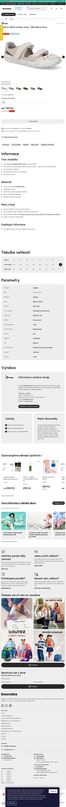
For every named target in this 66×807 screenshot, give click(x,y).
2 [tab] (25, 541)
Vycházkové (36, 338)
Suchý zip (36, 352)
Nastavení (12, 803)
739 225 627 (7, 749)
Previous (2, 57)
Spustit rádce (38, 565)
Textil (34, 324)
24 (13, 102)
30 (43, 102)
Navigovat (34, 686)
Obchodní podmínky (7, 728)
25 (18, 102)
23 (8, 102)
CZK (60, 3)
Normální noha (37, 311)
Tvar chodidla (16, 144)
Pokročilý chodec (38, 347)
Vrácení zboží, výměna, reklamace (11, 718)
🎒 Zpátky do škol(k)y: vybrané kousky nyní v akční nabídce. (22, 1)
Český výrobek (48, 347)
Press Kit (3, 739)
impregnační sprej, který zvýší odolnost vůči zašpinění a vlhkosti (40, 214)
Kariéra (3, 736)
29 (38, 102)
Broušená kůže (37, 329)
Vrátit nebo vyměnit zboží (42, 588)
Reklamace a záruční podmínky (10, 721)
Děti (38, 306)
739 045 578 (7, 756)
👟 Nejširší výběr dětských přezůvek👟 (47, 1)
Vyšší (40, 315)
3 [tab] (41, 541)
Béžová (35, 301)
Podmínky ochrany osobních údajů (11, 731)
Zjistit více (4, 569)
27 (28, 102)
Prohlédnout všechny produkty (29, 406)
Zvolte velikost (33, 121)
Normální (35, 315)
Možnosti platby (5, 723)
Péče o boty (34, 144)
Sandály (35, 288)
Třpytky (40, 301)
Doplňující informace (47, 144)
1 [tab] (7, 495)
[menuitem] (8, 14)
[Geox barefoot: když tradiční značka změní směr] (13, 521)
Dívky (34, 306)
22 (3, 102)
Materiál (25, 144)
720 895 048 (40, 756)
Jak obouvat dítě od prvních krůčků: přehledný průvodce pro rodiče (38, 534)
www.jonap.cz (28, 401)
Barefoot (35, 343)
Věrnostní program (11, 3)
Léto (34, 333)
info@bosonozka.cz (10, 746)
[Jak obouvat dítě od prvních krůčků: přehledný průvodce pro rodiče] (39, 521)
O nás (2, 3)
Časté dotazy (21, 3)
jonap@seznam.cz (27, 399)
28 (33, 102)
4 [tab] (57, 541)
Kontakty (28, 3)
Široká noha (46, 311)
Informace (6, 144)
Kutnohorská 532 (41, 768)
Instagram (34, 665)
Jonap (35, 356)
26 (23, 102)
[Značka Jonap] (7, 23)
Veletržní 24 (40, 758)
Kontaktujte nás (6, 588)
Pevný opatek (37, 320)
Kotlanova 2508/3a (9, 758)
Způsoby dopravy (6, 726)
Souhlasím (53, 791)
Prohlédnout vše (58, 503)
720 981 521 (39, 766)
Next (63, 57)
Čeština (53, 3)
